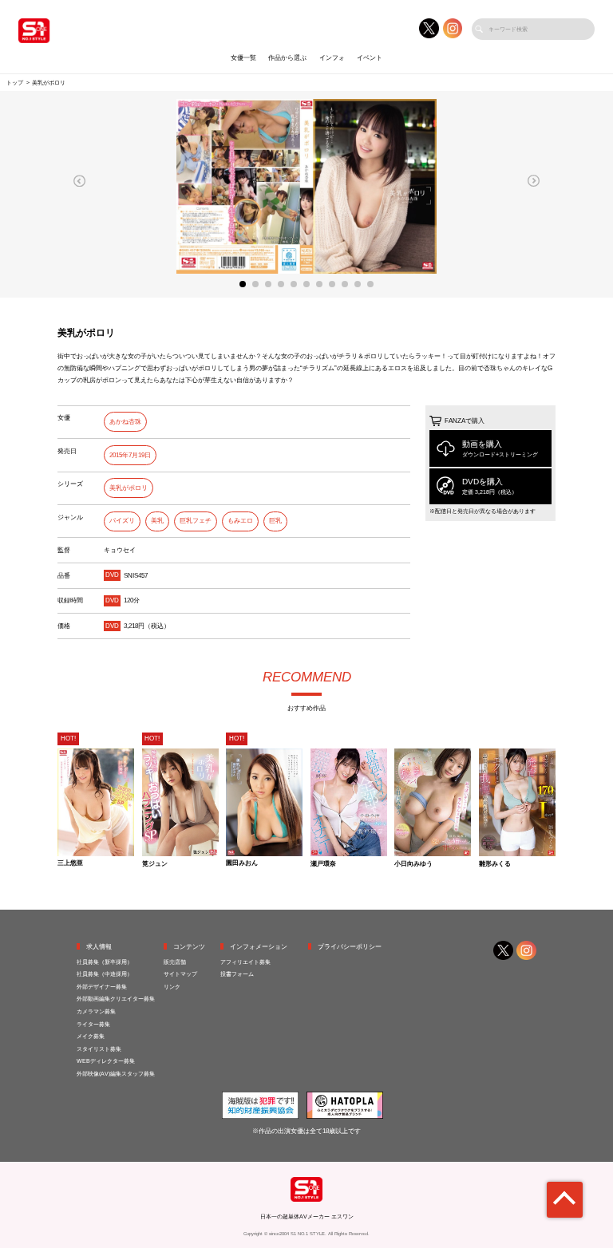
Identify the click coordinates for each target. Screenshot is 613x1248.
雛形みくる (495, 864)
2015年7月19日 (130, 455)
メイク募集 (91, 1036)
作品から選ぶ (287, 57)
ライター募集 (93, 1024)
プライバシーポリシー (350, 946)
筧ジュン (155, 864)
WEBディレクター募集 (106, 1061)
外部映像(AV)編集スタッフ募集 (116, 1073)
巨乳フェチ (196, 520)
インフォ (332, 57)
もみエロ (240, 520)
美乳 (157, 520)
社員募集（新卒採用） (104, 962)
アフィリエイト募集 (245, 962)
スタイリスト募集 (99, 1049)
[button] (79, 181)
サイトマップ (180, 974)
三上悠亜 (70, 863)
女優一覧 (243, 57)
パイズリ (122, 520)
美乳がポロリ (128, 488)
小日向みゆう (413, 864)
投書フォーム (237, 974)
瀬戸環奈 (323, 864)
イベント (369, 57)
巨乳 (275, 520)
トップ (14, 82)
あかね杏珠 (125, 421)
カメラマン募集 (96, 1011)
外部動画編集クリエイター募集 (116, 998)
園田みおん (242, 863)
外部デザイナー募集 (102, 986)
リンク (172, 986)
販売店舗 (175, 962)
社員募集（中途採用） (104, 974)
